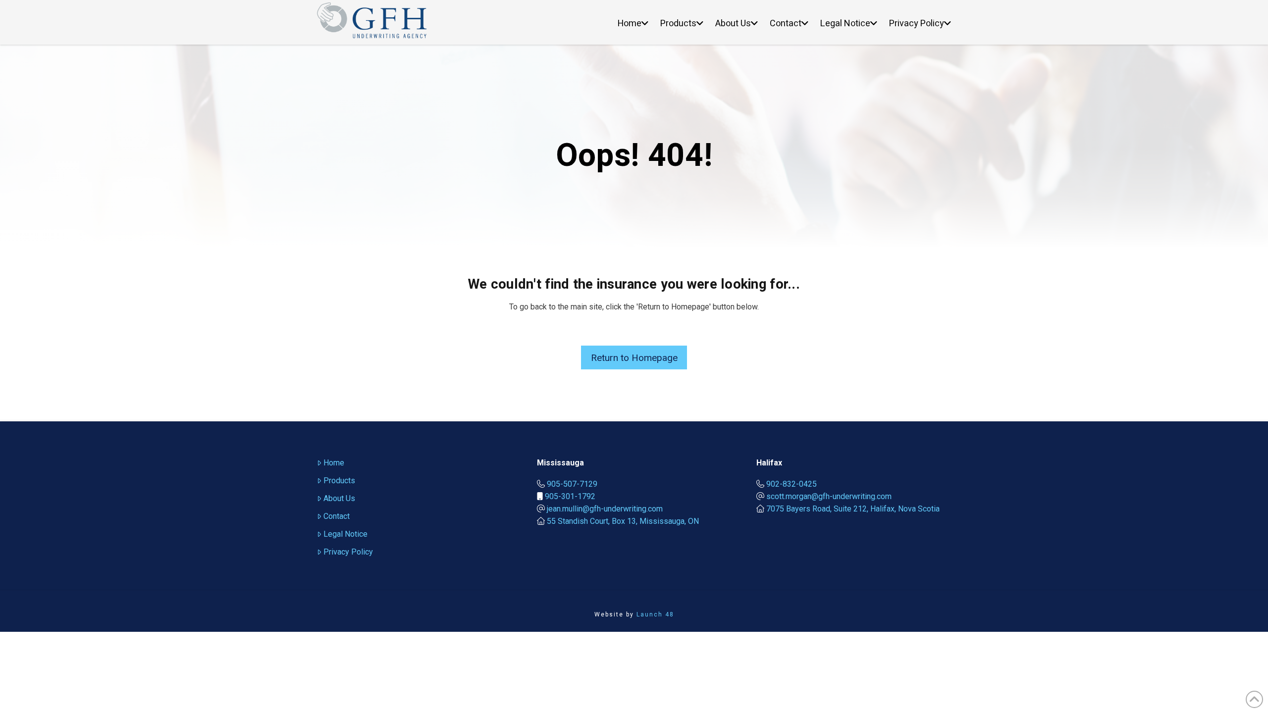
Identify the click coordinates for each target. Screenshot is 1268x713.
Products (339, 480)
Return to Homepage (634, 357)
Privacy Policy (348, 552)
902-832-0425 (791, 484)
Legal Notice (345, 534)
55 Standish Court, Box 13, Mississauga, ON (623, 521)
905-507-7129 (572, 484)
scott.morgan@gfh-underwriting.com (829, 496)
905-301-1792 (570, 496)
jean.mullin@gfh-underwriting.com (605, 508)
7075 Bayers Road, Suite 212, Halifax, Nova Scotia (853, 508)
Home (333, 462)
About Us (339, 498)
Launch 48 (655, 614)
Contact (336, 516)
